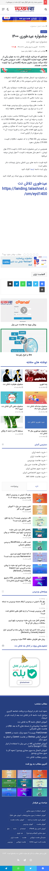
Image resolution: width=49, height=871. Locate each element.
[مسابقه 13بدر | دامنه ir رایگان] (12, 422)
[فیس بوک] (42, 283)
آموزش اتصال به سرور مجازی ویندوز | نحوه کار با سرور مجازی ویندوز (26, 752)
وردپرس (10, 842)
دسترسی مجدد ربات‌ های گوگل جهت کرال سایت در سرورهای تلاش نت (21, 2)
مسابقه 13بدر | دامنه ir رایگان (12, 431)
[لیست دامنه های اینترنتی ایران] (9, 783)
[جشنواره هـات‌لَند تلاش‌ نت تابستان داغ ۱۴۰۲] (36, 397)
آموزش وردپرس (28, 824)
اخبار (39, 26)
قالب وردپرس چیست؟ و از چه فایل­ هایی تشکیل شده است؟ (18, 519)
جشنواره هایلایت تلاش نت (13, 384)
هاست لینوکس (21, 842)
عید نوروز (20, 833)
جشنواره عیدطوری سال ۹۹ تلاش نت (37, 432)
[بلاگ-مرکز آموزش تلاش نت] (24, 9)
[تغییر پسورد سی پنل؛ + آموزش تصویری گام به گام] (40, 510)
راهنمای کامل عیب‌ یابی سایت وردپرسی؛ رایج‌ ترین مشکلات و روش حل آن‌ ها (17, 532)
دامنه (14, 828)
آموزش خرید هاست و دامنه (37, 820)
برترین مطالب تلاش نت (36, 757)
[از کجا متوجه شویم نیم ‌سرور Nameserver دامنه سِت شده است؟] (40, 557)
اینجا (32, 169)
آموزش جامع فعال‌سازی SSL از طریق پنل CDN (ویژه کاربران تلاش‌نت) (17, 579)
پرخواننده (14, 486)
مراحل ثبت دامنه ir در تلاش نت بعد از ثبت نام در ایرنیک (26, 717)
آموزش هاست (41, 824)
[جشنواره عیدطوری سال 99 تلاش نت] (36, 422)
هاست (24, 837)
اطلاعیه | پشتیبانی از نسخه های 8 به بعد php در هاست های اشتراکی (26, 727)
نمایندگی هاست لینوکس (38, 837)
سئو (8, 828)
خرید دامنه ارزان (38, 452)
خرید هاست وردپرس (36, 460)
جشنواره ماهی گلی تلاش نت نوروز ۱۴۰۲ (12, 407)
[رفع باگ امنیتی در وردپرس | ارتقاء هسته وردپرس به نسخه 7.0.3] (40, 498)
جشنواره (33, 26)
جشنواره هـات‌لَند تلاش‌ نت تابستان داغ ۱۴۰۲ (37, 407)
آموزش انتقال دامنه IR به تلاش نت (32, 722)
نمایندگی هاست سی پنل (34, 464)
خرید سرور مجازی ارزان (35, 468)
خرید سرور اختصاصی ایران (34, 472)
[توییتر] (35, 283)
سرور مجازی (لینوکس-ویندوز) (36, 833)
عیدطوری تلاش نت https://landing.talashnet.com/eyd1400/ (24, 189)
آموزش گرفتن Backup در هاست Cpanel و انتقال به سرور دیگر (25, 738)
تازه (36, 486)
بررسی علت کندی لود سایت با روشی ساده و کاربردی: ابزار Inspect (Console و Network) (17, 568)
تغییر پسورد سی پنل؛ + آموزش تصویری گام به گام (19, 508)
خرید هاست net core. (35, 476)
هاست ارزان (38, 274)
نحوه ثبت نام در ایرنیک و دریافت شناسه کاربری (27, 711)
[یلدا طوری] (36, 375)
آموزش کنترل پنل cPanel (37, 828)
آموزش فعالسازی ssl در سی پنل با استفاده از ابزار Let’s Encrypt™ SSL (26, 745)
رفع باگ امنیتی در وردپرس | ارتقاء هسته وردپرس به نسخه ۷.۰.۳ (18, 496)
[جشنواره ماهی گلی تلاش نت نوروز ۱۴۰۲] (12, 397)
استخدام (23, 828)
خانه (43, 26)
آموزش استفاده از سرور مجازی (36, 811)
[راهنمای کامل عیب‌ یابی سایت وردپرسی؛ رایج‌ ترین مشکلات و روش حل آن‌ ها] (40, 533)
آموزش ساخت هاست (17, 820)
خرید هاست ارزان (37, 456)
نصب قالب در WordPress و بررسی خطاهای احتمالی (17, 543)
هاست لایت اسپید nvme (37, 842)
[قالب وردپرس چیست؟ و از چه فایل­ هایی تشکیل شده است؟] (40, 521)
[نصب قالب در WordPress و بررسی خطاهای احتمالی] (40, 546)
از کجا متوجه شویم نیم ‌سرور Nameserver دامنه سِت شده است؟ (17, 555)
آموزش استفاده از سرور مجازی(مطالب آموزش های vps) (28, 815)
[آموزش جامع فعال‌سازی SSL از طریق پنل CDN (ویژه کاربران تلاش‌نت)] (40, 581)
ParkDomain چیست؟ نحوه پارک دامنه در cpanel (26, 732)
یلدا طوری (43, 384)
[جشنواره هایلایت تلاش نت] (12, 375)
